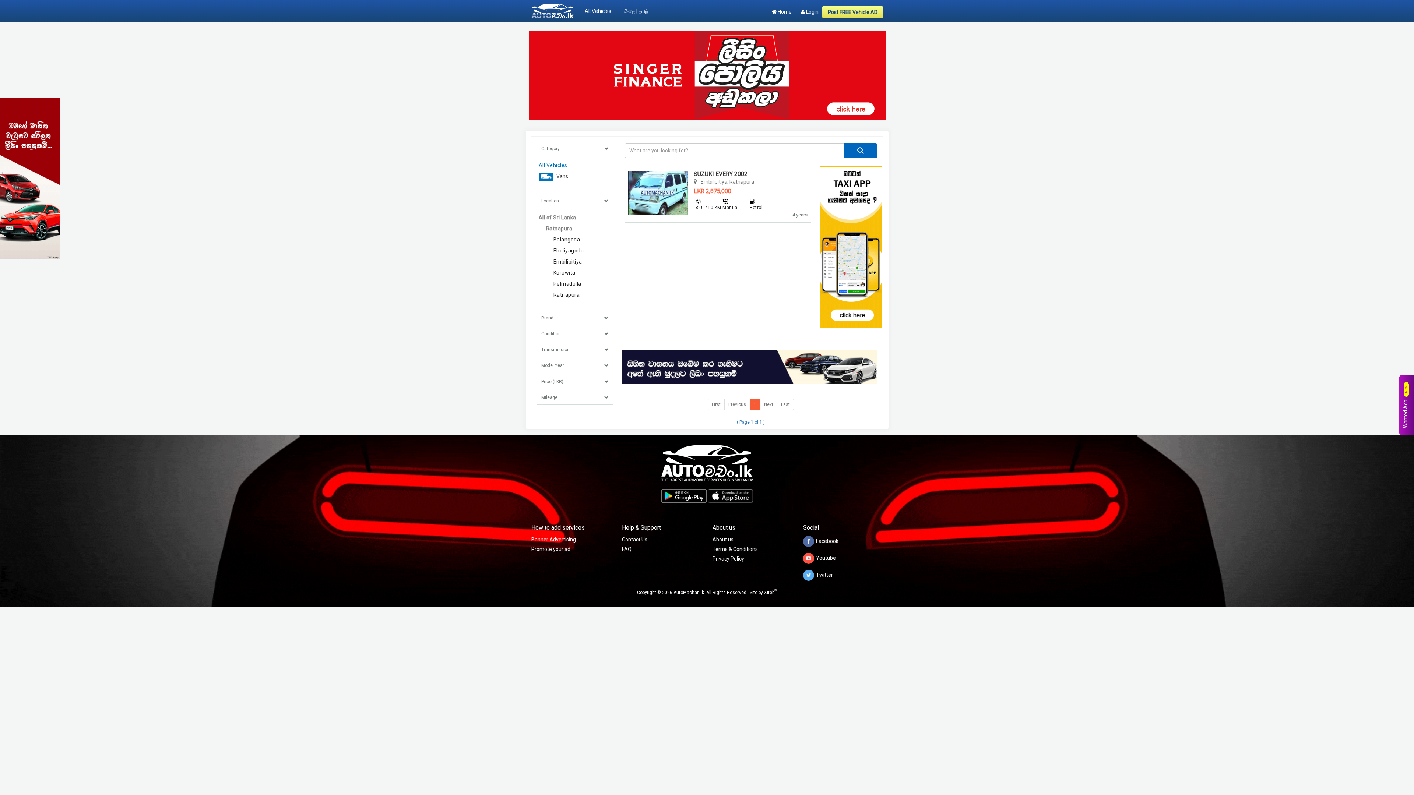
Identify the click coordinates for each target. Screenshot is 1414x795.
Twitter (824, 575)
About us (723, 540)
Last (785, 404)
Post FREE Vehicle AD (852, 12)
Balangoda (566, 240)
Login (812, 12)
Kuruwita (564, 273)
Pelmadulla (567, 284)
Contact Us (634, 540)
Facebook (827, 541)
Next (768, 404)
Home (784, 12)
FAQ (627, 549)
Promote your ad (550, 549)
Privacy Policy (728, 559)
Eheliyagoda (568, 251)
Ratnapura (559, 229)
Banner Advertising (553, 540)
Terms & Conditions (735, 549)
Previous (737, 404)
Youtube (826, 558)
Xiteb (770, 592)
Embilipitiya (567, 262)
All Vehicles (598, 11)
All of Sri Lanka (557, 217)
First (716, 404)
